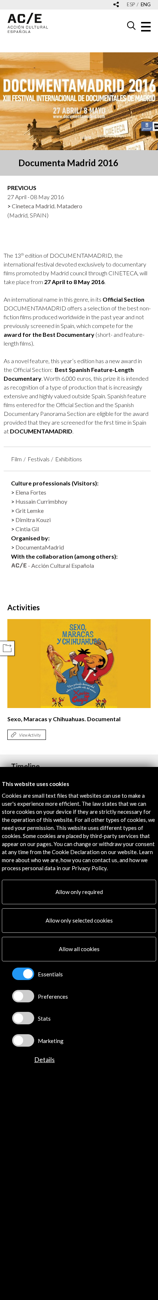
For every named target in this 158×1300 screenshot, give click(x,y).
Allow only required (79, 892)
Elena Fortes (30, 492)
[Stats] (23, 1018)
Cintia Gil (27, 528)
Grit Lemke (29, 510)
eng (146, 4)
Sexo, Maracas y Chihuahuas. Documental (64, 718)
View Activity (30, 735)
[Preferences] (23, 996)
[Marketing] (23, 1040)
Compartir (7, 648)
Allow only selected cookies (79, 920)
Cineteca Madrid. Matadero (47, 205)
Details (44, 1059)
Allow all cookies (79, 949)
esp (131, 4)
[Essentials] (23, 974)
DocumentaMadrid (39, 547)
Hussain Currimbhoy (41, 501)
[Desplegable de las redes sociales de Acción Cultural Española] (116, 5)
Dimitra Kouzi (33, 519)
